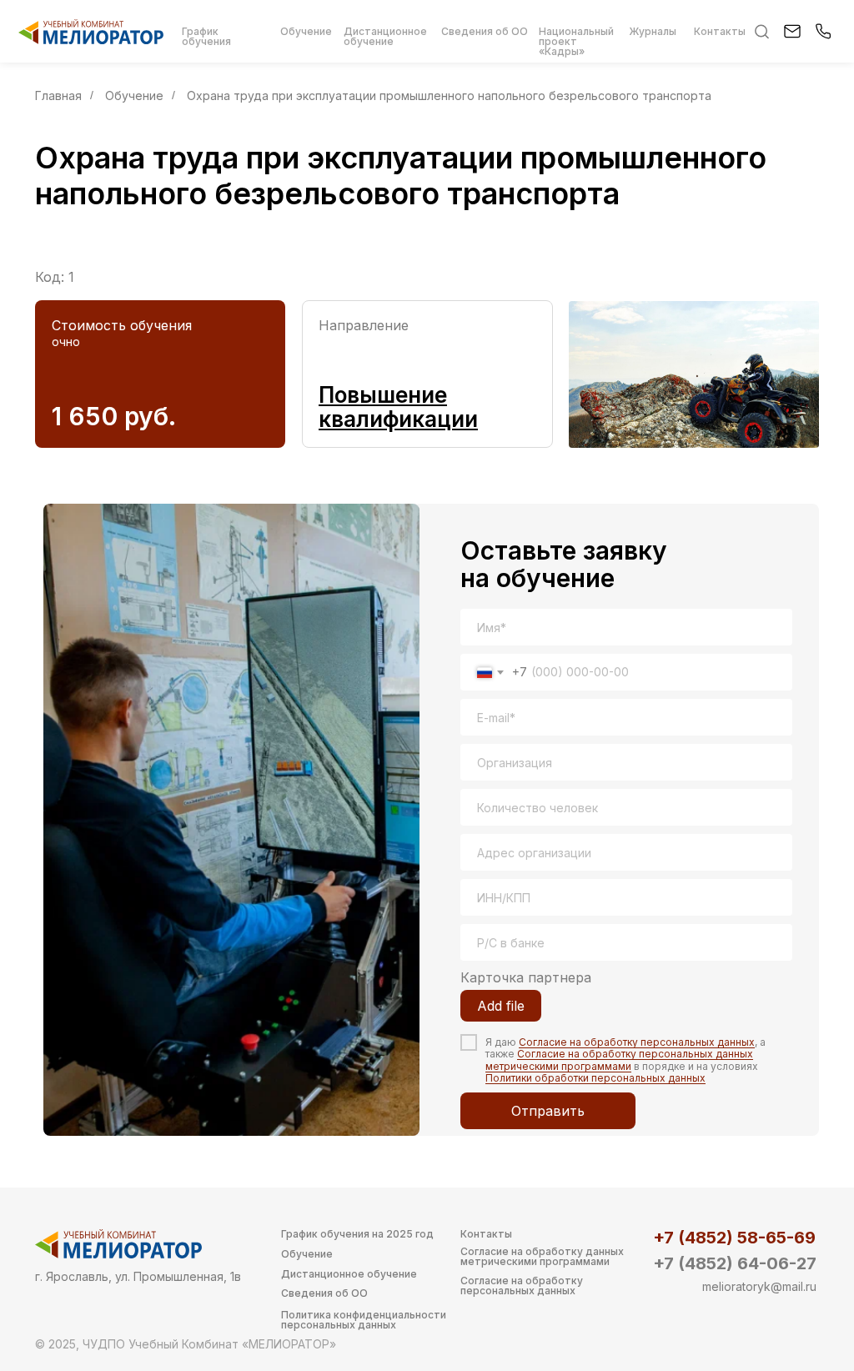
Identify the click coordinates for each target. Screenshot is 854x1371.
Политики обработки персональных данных (595, 1078)
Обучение (134, 95)
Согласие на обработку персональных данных (637, 1042)
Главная (58, 95)
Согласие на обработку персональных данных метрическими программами (619, 1059)
